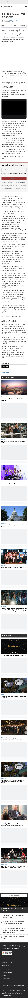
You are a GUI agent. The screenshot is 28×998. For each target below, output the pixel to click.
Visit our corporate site (13, 948)
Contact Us (4, 982)
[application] (14, 108)
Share (5, 25)
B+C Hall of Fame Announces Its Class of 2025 (13, 916)
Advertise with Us (6, 978)
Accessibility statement (7, 972)
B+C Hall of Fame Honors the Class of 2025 (14, 909)
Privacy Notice (21, 184)
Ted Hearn (5, 20)
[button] (2, 6)
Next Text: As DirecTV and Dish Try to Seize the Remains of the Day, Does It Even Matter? (14, 930)
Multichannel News (14, 20)
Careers (4, 975)
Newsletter (23, 25)
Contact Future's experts (8, 962)
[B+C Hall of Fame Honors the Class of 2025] (14, 905)
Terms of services (19, 182)
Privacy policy (5, 965)
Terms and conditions (7, 959)
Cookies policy (5, 969)
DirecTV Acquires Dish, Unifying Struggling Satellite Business (13, 922)
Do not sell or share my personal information (13, 985)
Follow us (16, 25)
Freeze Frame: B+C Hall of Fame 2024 (13, 937)
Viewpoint (4, 10)
